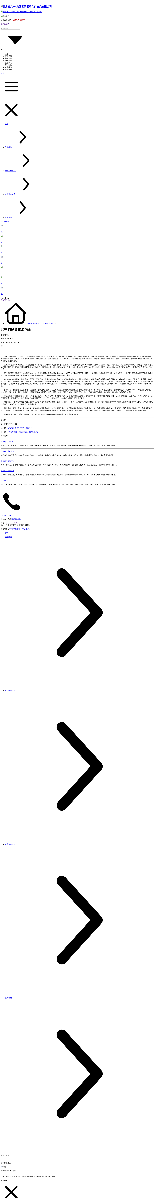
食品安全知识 (49, 323)
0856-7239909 (6, 515)
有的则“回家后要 (7, 442)
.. (2, 231)
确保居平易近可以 (7, 461)
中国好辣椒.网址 (15, 529)
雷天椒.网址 (26, 529)
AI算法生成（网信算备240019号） (20, 428)
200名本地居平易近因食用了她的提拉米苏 (23, 432)
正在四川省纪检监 (7, 451)
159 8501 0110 (16, 519)
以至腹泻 (4, 480)
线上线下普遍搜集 (7, 471)
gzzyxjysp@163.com (13, 523)
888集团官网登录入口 (35, 323)
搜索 (2, 73)
